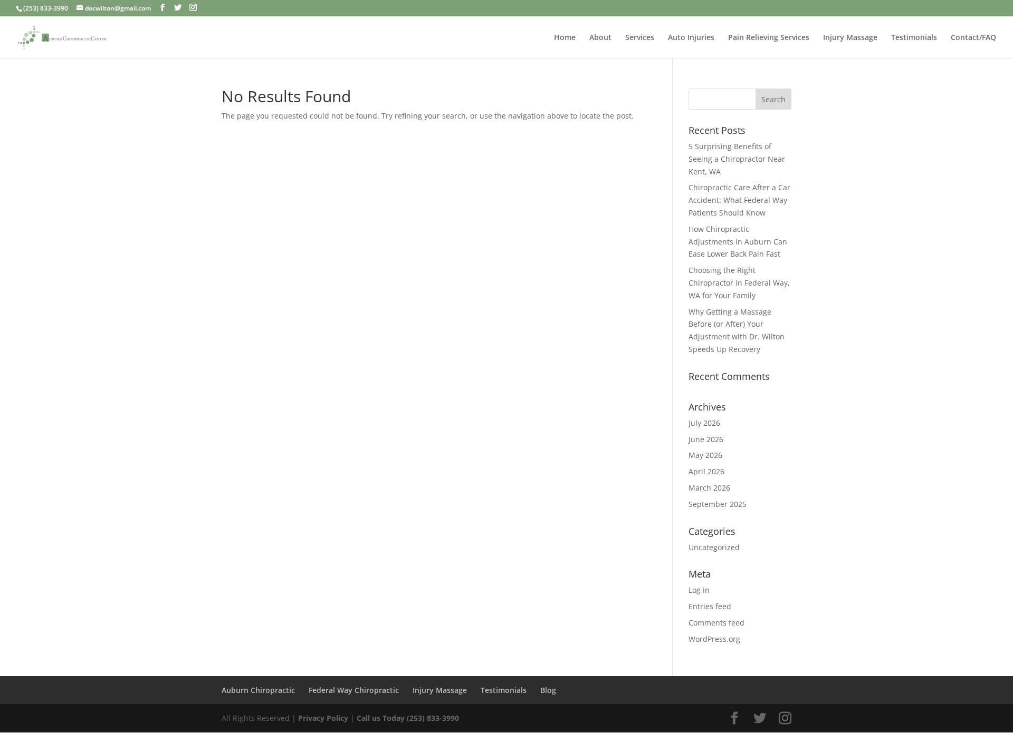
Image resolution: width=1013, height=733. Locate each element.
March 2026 (709, 488)
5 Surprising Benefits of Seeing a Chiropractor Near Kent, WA (737, 159)
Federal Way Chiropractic (354, 690)
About (600, 38)
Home (565, 38)
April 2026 (706, 471)
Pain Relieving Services (768, 38)
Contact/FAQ (973, 38)
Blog (548, 690)
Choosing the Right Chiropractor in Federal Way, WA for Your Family (739, 282)
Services (639, 38)
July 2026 (704, 423)
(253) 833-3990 (45, 8)
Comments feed (716, 623)
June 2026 (706, 439)
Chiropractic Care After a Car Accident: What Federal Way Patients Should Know (739, 200)
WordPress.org (714, 639)
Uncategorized (714, 547)
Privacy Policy (324, 718)
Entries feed (710, 606)
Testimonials (914, 38)
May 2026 (705, 455)
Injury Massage (850, 38)
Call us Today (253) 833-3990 (408, 718)
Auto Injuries (691, 38)
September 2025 (718, 504)
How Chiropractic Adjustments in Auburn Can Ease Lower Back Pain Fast (738, 241)
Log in (699, 590)
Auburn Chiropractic (258, 690)
